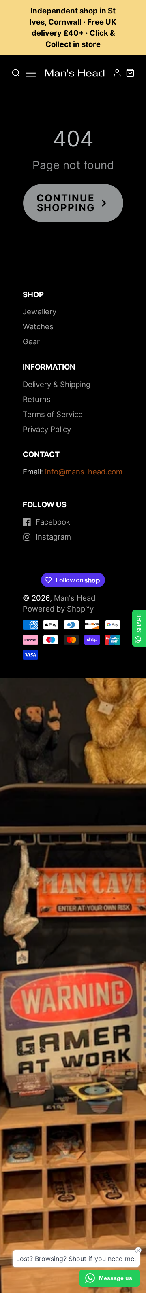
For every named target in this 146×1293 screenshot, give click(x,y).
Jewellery (39, 311)
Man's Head (74, 597)
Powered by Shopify (58, 608)
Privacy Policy (47, 429)
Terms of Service (53, 414)
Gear (31, 341)
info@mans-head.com (83, 471)
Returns (37, 399)
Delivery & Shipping (56, 384)
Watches (38, 326)
